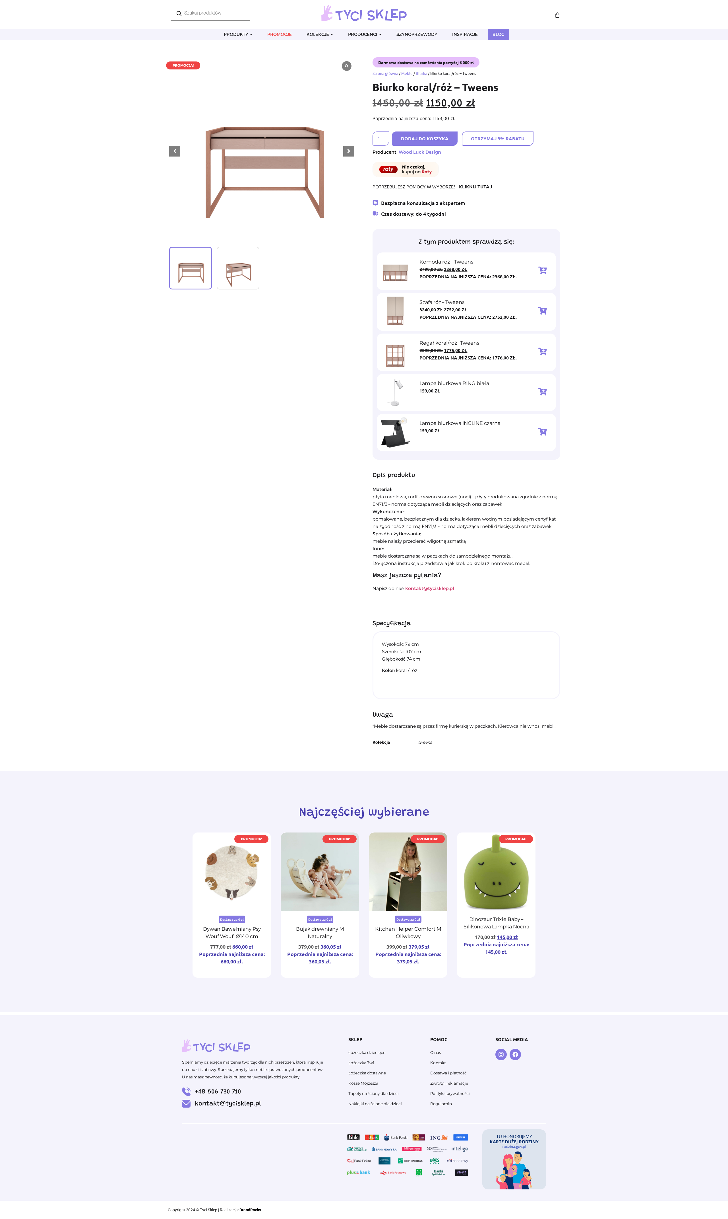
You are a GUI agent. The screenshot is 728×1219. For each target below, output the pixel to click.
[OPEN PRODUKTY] (251, 34)
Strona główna (385, 73)
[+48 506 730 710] (186, 1092)
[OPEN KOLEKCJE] (331, 34)
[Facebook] (515, 1054)
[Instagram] (501, 1054)
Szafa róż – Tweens (441, 302)
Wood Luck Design (420, 152)
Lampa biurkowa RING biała (454, 383)
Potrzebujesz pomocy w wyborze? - (432, 186)
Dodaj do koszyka (424, 138)
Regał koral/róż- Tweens (449, 343)
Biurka (421, 73)
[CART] (557, 15)
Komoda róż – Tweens (446, 262)
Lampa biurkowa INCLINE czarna (459, 423)
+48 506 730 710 (218, 1092)
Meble (407, 73)
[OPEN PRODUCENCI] (380, 34)
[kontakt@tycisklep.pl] (186, 1103)
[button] (348, 151)
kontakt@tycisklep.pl (228, 1104)
